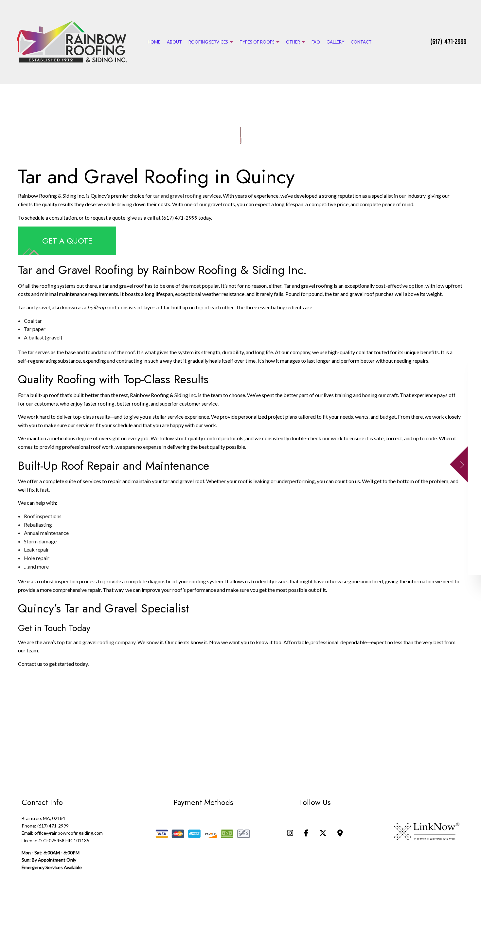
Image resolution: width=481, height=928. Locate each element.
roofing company (116, 643)
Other (293, 42)
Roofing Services (208, 42)
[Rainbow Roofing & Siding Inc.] (71, 41)
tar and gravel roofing (177, 196)
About (174, 42)
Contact (361, 42)
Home (154, 42)
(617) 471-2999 (448, 42)
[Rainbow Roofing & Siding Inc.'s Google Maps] (340, 834)
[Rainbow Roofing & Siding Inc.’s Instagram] (290, 834)
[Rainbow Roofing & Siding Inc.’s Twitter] (322, 834)
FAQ (316, 42)
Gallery (335, 42)
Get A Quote (67, 241)
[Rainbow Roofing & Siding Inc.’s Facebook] (306, 834)
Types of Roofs (257, 42)
